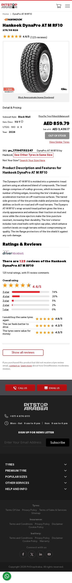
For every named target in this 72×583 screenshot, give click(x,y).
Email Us (54, 388)
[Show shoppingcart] (58, 5)
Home (6, 14)
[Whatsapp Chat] (6, 576)
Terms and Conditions (21, 524)
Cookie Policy (36, 527)
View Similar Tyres (59, 142)
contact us (14, 366)
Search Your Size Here (32, 160)
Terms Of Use (12, 510)
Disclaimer (57, 524)
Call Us (22, 388)
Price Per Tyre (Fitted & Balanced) (54, 116)
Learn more (26, 366)
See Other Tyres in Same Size (33, 155)
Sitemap (36, 513)
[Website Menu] (68, 6)
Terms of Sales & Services (53, 510)
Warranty (44, 541)
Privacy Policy (29, 510)
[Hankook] (13, 21)
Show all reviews (23, 352)
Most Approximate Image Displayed (36, 97)
